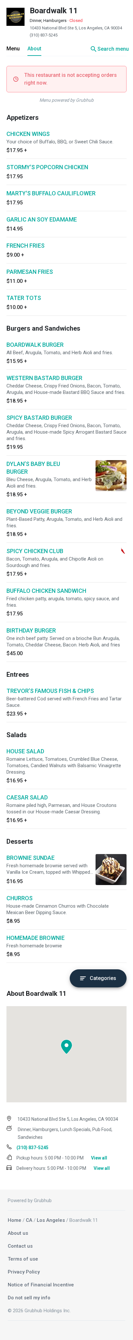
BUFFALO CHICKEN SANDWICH (46, 590)
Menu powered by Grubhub (66, 100)
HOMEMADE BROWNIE (35, 937)
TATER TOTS (23, 297)
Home (14, 1220)
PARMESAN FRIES (29, 271)
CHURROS (19, 898)
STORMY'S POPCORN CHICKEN (47, 167)
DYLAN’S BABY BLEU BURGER (33, 467)
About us (18, 1233)
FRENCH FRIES (25, 245)
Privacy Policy (24, 1272)
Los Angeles (51, 1220)
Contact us (20, 1246)
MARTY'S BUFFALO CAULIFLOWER (51, 193)
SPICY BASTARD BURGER (39, 417)
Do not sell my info (29, 1298)
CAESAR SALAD (27, 797)
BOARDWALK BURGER (35, 344)
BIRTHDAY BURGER (31, 630)
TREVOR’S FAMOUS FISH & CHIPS (50, 690)
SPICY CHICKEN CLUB (34, 551)
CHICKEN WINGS (28, 133)
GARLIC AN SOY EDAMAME (41, 219)
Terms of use (23, 1259)
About (34, 49)
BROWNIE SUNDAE (30, 857)
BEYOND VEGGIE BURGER (39, 511)
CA (29, 1220)
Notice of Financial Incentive (41, 1285)
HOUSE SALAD (25, 751)
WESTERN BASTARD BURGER (44, 378)
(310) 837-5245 (43, 35)
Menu (13, 49)
